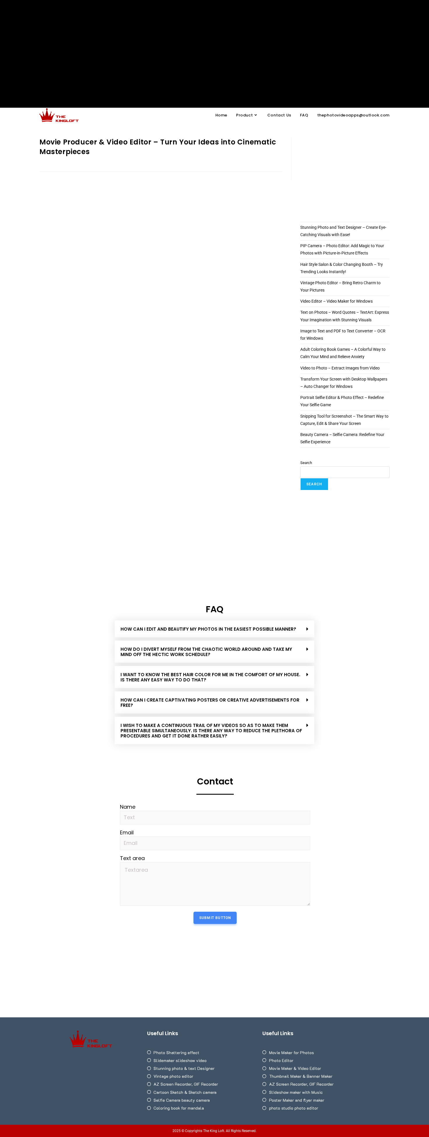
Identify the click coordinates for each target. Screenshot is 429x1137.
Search (306, 463)
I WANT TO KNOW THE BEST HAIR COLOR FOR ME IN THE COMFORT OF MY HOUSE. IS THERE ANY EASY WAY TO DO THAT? (210, 677)
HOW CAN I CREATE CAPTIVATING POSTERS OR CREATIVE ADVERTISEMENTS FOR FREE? (210, 702)
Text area (132, 858)
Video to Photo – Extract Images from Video (340, 368)
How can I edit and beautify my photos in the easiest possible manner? (208, 629)
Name (127, 807)
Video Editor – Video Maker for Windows (336, 301)
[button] (214, 628)
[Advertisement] (214, 44)
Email (127, 832)
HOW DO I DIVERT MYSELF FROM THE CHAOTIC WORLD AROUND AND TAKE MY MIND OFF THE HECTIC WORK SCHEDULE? (206, 652)
